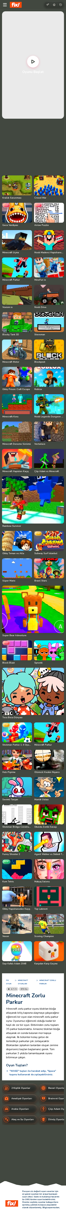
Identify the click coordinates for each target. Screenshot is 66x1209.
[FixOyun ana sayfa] (16, 5)
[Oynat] (33, 62)
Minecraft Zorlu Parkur (47, 982)
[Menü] (5, 5)
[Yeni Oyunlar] (48, 5)
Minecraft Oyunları (23, 982)
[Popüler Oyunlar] (54, 5)
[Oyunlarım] (60, 5)
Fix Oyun (8, 982)
